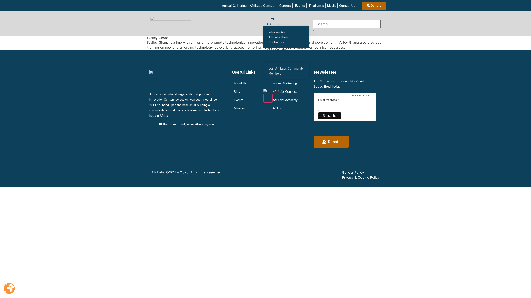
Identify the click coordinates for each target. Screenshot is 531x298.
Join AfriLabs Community (286, 68)
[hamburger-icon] (305, 18)
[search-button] (316, 32)
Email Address (328, 99)
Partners (274, 55)
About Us (273, 24)
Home (271, 19)
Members (273, 60)
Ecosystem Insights (282, 81)
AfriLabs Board (279, 37)
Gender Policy (353, 172)
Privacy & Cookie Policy (361, 177)
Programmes (277, 50)
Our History (276, 42)
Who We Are (277, 32)
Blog (270, 86)
